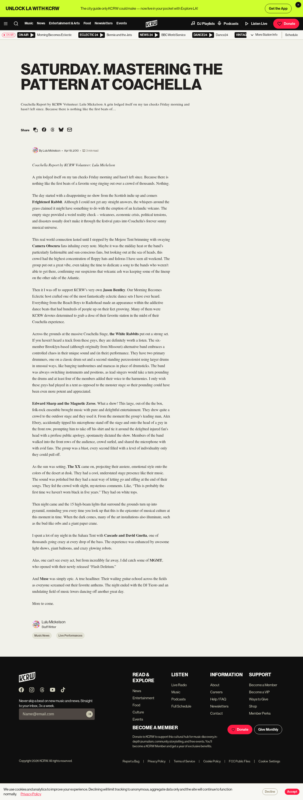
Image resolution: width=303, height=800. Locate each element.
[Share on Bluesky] (61, 130)
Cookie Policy (210, 761)
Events (121, 23)
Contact (216, 713)
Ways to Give (258, 699)
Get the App (278, 8)
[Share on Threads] (52, 130)
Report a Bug (131, 761)
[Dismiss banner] (298, 5)
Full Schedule (181, 706)
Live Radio (179, 685)
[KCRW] (27, 681)
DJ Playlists (206, 24)
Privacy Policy (154, 761)
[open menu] (7, 23)
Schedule (291, 35)
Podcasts (231, 24)
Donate (289, 24)
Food (87, 23)
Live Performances (70, 635)
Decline (270, 792)
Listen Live (259, 24)
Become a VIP (259, 692)
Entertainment (143, 698)
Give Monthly (268, 729)
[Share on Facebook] (44, 130)
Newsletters (104, 23)
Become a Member (263, 685)
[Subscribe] (89, 714)
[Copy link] (35, 130)
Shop (253, 706)
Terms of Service (182, 761)
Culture (138, 712)
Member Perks (260, 713)
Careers (216, 692)
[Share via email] (69, 130)
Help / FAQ (218, 699)
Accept (292, 792)
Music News (41, 635)
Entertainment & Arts (64, 23)
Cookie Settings (269, 761)
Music (29, 23)
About (214, 685)
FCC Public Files (237, 761)
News (41, 23)
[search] (17, 23)
